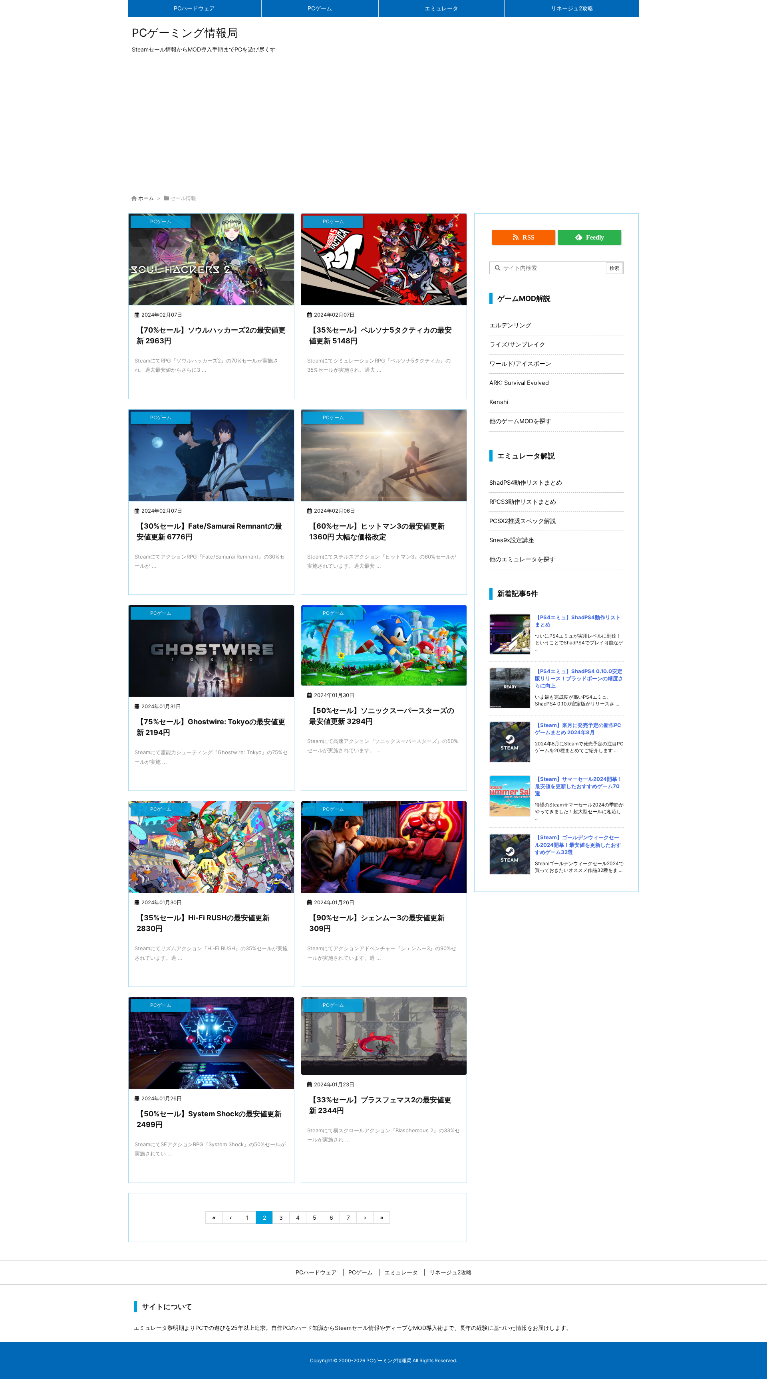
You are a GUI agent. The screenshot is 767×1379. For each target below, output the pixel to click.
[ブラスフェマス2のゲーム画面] (384, 1036)
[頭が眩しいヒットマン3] (384, 456)
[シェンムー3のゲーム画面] (384, 847)
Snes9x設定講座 (511, 540)
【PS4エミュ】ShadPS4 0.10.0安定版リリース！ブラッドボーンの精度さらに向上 (579, 678)
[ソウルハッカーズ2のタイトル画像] (211, 260)
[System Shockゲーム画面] (211, 1043)
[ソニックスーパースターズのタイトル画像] (384, 645)
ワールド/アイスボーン (520, 363)
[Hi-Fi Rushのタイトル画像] (211, 847)
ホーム (146, 198)
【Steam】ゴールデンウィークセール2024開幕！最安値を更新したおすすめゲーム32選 (578, 844)
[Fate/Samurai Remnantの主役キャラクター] (211, 456)
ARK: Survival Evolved (519, 382)
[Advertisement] (383, 125)
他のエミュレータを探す (522, 559)
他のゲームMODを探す (520, 421)
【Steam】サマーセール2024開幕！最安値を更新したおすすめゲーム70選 (578, 786)
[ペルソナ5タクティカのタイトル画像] (384, 260)
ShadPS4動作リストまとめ (525, 482)
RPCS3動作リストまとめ (522, 501)
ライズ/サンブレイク (517, 344)
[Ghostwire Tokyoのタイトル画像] (211, 651)
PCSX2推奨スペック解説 (522, 521)
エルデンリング (510, 325)
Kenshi (498, 402)
